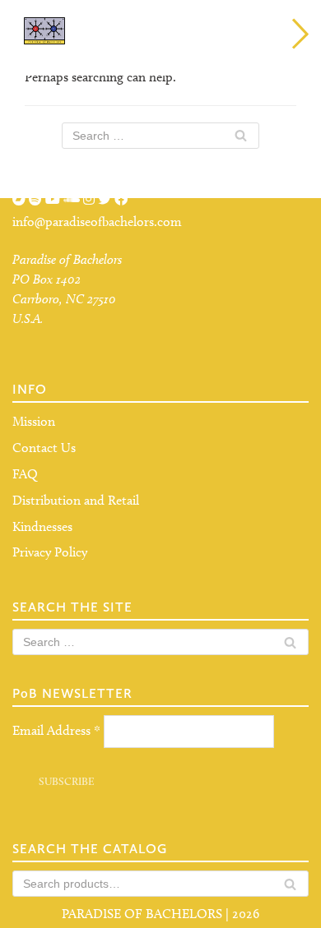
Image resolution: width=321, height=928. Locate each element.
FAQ (25, 474)
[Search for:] (160, 135)
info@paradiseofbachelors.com (97, 221)
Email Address (56, 730)
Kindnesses (42, 526)
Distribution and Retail (75, 500)
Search (290, 888)
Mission (33, 421)
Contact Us (44, 447)
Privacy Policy (49, 552)
